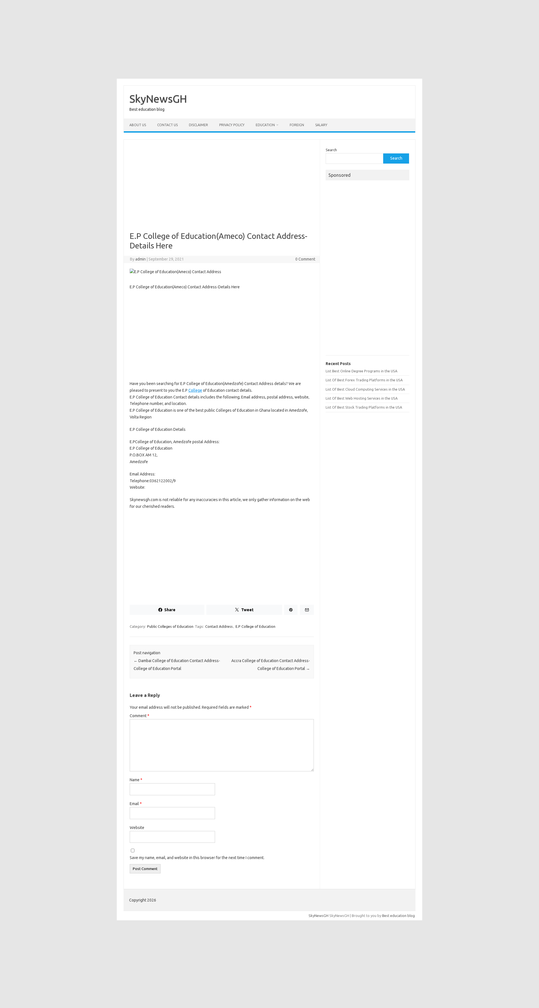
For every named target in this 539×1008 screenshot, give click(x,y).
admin (140, 259)
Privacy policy (232, 125)
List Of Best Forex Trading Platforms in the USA (364, 380)
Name (136, 780)
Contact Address (219, 626)
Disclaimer (198, 125)
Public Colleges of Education (170, 626)
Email (136, 803)
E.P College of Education (255, 626)
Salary (321, 125)
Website (137, 827)
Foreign (297, 125)
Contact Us (167, 125)
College (195, 390)
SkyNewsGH (158, 99)
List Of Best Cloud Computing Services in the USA (365, 389)
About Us (137, 125)
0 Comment (305, 259)
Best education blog (398, 916)
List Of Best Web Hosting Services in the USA (362, 398)
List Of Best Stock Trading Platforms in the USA (364, 407)
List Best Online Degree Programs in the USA (361, 371)
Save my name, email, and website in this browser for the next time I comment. (197, 857)
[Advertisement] (269, 39)
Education (265, 125)
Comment (139, 715)
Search (331, 150)
